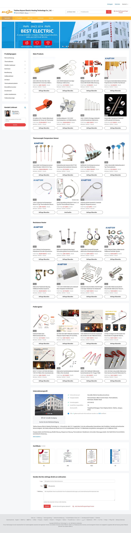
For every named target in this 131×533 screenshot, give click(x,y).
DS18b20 (7, 80)
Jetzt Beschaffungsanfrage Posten (83, 506)
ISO (68, 465)
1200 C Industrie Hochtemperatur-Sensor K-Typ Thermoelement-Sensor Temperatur (43, 204)
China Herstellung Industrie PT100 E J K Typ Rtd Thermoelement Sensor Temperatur (68, 204)
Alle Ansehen (36, 436)
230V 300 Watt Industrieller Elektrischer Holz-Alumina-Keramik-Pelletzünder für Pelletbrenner (115, 373)
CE (115, 465)
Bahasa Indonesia (120, 519)
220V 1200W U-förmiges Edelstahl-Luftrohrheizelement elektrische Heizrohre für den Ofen (90, 120)
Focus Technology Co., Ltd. (63, 523)
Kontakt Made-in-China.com (73, 517)
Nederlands (89, 519)
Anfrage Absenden (44, 90)
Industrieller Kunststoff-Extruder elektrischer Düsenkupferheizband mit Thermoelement (91, 251)
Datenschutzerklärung (59, 517)
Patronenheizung (9, 58)
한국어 (78, 519)
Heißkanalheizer (8, 76)
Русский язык (71, 519)
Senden (47, 506)
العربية (83, 519)
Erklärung (39, 517)
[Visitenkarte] (25, 107)
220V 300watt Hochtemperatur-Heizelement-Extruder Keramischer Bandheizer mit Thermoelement (42, 251)
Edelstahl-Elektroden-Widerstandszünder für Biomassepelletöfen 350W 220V (41, 335)
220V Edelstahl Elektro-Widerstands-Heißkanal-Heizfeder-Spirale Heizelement (114, 251)
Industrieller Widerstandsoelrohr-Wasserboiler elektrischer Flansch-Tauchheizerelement (113, 288)
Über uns (29, 18)
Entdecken (40, 18)
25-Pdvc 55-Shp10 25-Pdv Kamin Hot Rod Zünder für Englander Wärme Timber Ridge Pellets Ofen (114, 335)
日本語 (34, 519)
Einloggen (110, 4)
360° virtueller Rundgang (50, 418)
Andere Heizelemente (10, 94)
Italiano (64, 519)
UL (44, 465)
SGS (99, 413)
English (17, 519)
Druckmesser (8, 90)
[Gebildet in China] (13, 3)
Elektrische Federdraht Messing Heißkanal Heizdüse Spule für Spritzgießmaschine (41, 288)
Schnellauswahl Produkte (88, 517)
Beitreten (117, 4)
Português (58, 519)
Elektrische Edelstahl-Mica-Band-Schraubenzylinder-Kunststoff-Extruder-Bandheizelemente (68, 251)
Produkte (19, 18)
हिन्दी (95, 519)
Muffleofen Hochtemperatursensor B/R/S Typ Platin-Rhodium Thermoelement (90, 167)
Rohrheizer (7, 69)
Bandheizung (8, 72)
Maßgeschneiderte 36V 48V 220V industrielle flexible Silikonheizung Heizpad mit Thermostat (90, 82)
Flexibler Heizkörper (9, 65)
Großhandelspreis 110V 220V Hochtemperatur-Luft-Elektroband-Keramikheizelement (66, 120)
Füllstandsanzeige (9, 98)
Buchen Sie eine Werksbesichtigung (49, 422)
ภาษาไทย (100, 519)
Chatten (16, 113)
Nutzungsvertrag (48, 517)
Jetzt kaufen (67, 212)
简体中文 (23, 519)
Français (40, 519)
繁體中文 (29, 519)
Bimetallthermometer (10, 87)
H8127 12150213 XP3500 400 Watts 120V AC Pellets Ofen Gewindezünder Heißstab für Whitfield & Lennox (43, 373)
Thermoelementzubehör (11, 83)
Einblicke (98, 517)
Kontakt (51, 18)
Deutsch (52, 519)
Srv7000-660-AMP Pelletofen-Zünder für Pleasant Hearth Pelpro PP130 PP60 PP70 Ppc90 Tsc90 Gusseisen (68, 335)
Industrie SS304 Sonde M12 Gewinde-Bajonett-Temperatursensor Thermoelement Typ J (91, 204)
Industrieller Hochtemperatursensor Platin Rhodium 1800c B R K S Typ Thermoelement (43, 167)
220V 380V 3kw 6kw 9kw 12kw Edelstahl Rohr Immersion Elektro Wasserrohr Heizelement (42, 82)
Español (46, 519)
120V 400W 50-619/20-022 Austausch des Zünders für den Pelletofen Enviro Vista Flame (91, 335)
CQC (91, 465)
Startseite (7, 18)
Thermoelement (8, 61)
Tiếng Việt (111, 519)
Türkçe (105, 519)
